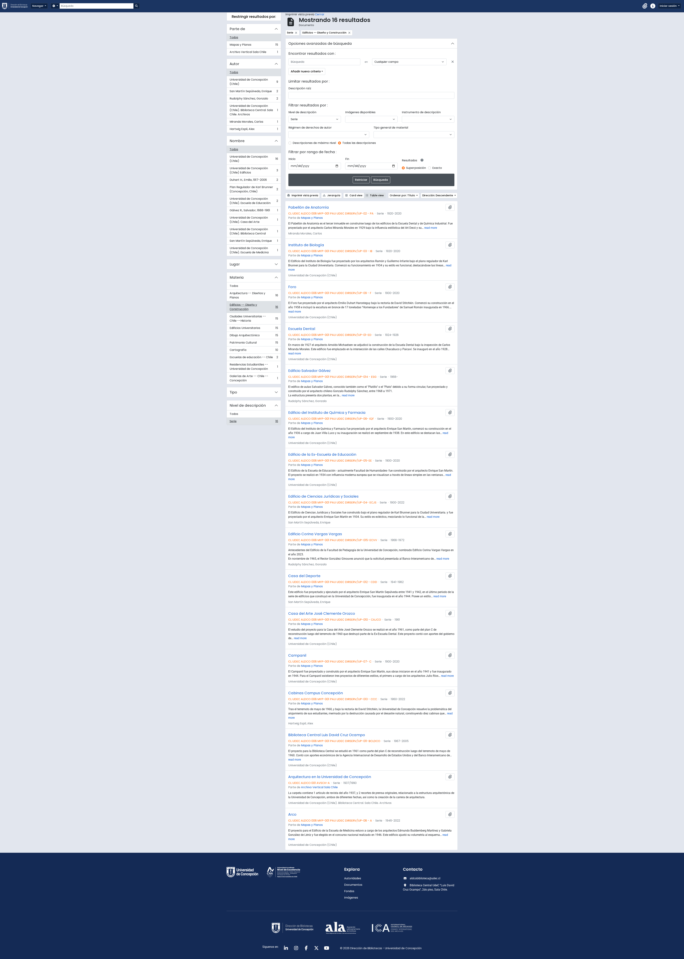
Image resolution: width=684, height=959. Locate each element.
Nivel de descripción (248, 405)
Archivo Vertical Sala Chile (253, 53)
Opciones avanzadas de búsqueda (320, 43)
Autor (234, 63)
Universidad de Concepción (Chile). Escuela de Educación (253, 201)
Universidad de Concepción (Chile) (253, 82)
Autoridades (352, 878)
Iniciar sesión (668, 6)
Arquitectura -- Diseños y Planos (253, 295)
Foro (292, 287)
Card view (355, 195)
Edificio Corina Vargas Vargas (315, 534)
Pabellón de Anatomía (308, 207)
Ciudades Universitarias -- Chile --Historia (253, 318)
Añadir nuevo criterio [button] (306, 71)
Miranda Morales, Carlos (253, 123)
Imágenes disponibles (360, 112)
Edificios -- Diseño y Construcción (253, 307)
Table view (376, 195)
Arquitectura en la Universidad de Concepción (329, 777)
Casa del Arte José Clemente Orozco (321, 613)
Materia (237, 277)
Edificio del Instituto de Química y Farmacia (327, 412)
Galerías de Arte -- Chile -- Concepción (253, 378)
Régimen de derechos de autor (310, 128)
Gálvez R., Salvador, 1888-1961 (253, 211)
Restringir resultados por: (254, 16)
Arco (292, 814)
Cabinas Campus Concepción (315, 693)
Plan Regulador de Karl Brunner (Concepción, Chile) (253, 189)
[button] (645, 6)
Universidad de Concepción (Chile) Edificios (253, 170)
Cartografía (253, 351)
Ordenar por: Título (403, 195)
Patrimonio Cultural (253, 343)
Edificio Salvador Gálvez (309, 371)
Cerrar (319, 14)
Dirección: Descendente (438, 195)
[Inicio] (16, 6)
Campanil (297, 655)
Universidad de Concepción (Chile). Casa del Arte (253, 220)
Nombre (237, 140)
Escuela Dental (301, 329)
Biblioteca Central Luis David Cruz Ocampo (326, 735)
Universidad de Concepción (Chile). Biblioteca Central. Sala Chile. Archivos (253, 110)
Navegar (38, 6)
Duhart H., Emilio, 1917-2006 (253, 181)
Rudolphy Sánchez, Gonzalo (253, 99)
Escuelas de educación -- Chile (253, 358)
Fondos (349, 891)
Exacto (437, 168)
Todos (234, 37)
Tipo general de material (391, 128)
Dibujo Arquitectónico (253, 336)
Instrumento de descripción (421, 112)
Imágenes (351, 898)
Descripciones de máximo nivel (314, 143)
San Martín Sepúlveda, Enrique (253, 92)
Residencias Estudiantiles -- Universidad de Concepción (253, 366)
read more (430, 227)
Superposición (416, 168)
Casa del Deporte (304, 576)
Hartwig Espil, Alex (253, 130)
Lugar (235, 264)
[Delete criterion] (452, 62)
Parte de (237, 28)
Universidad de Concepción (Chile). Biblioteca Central (253, 231)
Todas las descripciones (359, 143)
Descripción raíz (299, 88)
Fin (347, 159)
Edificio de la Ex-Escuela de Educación (322, 454)
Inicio (292, 159)
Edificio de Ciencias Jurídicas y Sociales (323, 496)
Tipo (233, 392)
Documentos (353, 885)
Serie (253, 422)
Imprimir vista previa (304, 195)
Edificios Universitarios (253, 329)
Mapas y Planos (253, 45)
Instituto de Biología (306, 245)
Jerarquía (333, 195)
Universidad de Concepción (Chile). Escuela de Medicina (253, 250)
